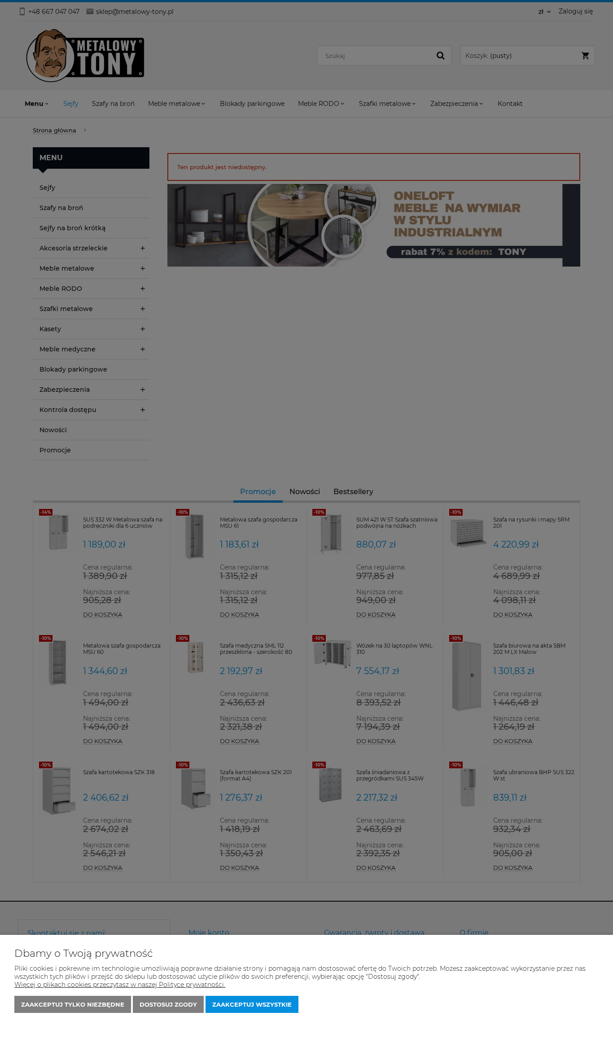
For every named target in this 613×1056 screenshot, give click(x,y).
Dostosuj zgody (168, 1004)
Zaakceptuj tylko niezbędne (72, 1004)
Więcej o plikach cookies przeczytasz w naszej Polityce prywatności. (119, 985)
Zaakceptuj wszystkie (252, 1004)
